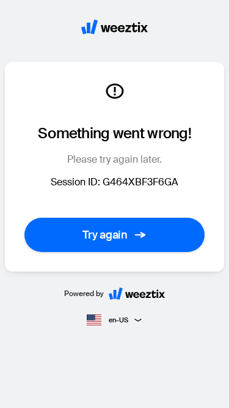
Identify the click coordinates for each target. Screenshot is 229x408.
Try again (105, 235)
